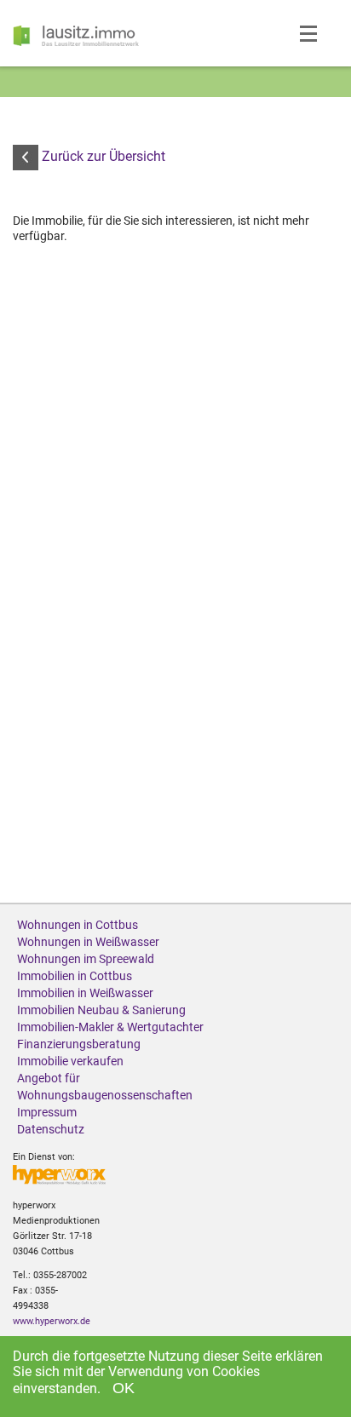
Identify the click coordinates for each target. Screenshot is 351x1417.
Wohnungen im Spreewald (85, 959)
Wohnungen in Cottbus (77, 925)
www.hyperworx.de (51, 1321)
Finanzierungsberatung (79, 1044)
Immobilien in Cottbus (74, 976)
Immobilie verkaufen (70, 1061)
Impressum (47, 1112)
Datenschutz (50, 1129)
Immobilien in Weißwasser (85, 993)
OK (123, 1388)
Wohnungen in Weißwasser (88, 942)
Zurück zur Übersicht (101, 156)
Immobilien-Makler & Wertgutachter (110, 1027)
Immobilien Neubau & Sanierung (101, 1010)
